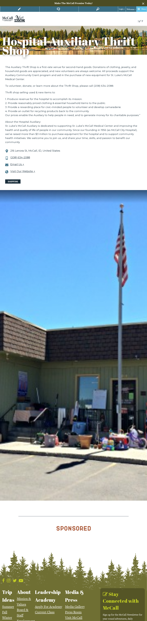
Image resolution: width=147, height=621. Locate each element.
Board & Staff (22, 612)
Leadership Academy (48, 596)
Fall (4, 612)
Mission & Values (24, 601)
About (24, 592)
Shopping (13, 181)
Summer (8, 606)
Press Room (73, 612)
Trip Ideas (8, 596)
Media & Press (74, 596)
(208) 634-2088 (20, 157)
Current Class (45, 612)
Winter (7, 617)
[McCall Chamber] (7, 18)
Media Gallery (75, 606)
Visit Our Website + (22, 171)
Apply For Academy (48, 606)
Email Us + (17, 164)
